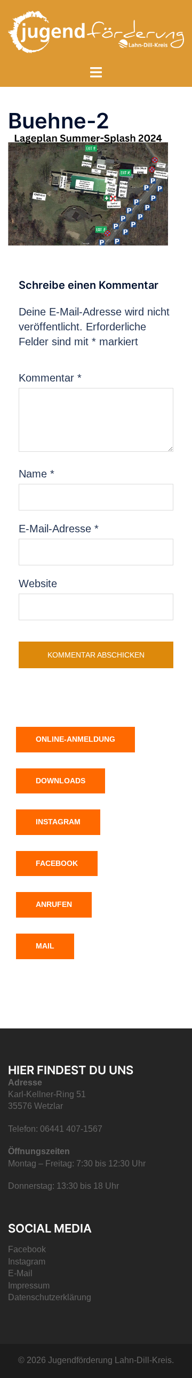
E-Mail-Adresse (59, 528)
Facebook (57, 863)
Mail (45, 946)
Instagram (58, 821)
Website (38, 583)
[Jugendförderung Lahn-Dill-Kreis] (96, 31)
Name (36, 474)
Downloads (60, 780)
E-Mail (20, 1273)
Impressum (29, 1285)
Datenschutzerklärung (49, 1297)
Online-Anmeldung (75, 739)
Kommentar (50, 378)
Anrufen (54, 904)
